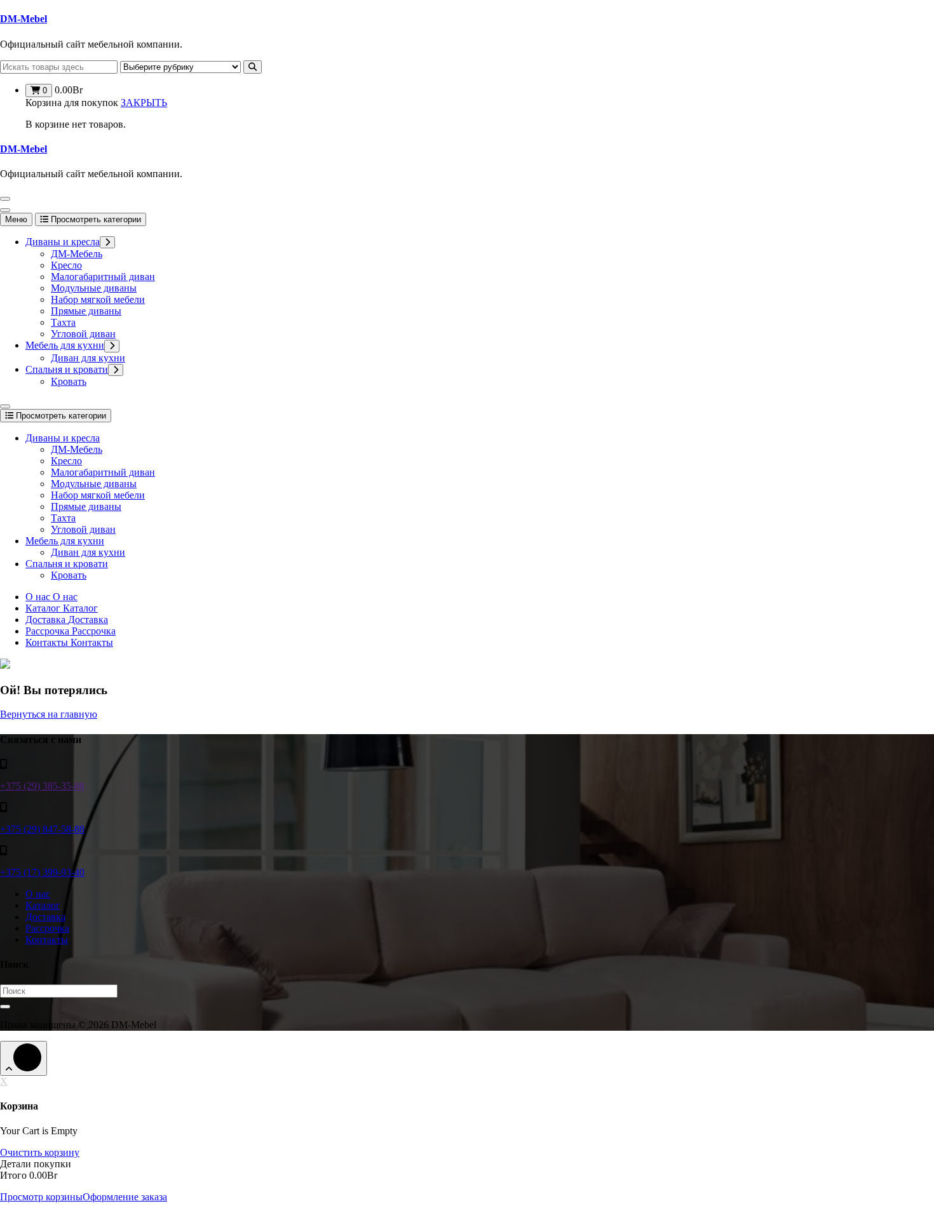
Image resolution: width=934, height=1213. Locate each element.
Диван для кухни (88, 357)
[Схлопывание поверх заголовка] (5, 406)
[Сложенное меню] (5, 199)
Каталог (42, 905)
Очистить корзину (39, 1152)
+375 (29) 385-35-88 (42, 786)
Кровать (68, 381)
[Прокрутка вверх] (23, 1058)
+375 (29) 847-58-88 (42, 829)
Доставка (45, 916)
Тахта (63, 322)
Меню (16, 219)
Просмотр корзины (41, 1196)
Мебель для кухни (64, 345)
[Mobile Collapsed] (107, 242)
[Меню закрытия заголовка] (5, 210)
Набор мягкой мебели (98, 299)
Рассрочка (47, 928)
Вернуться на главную (48, 714)
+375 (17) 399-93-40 (42, 872)
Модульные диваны (94, 288)
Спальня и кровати (66, 369)
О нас (37, 893)
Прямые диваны (86, 310)
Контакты (46, 939)
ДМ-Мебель (76, 253)
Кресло (66, 265)
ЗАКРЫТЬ (144, 102)
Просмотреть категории (94, 219)
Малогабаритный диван (103, 276)
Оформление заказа (125, 1196)
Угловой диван (83, 333)
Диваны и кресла (62, 241)
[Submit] (5, 1007)
